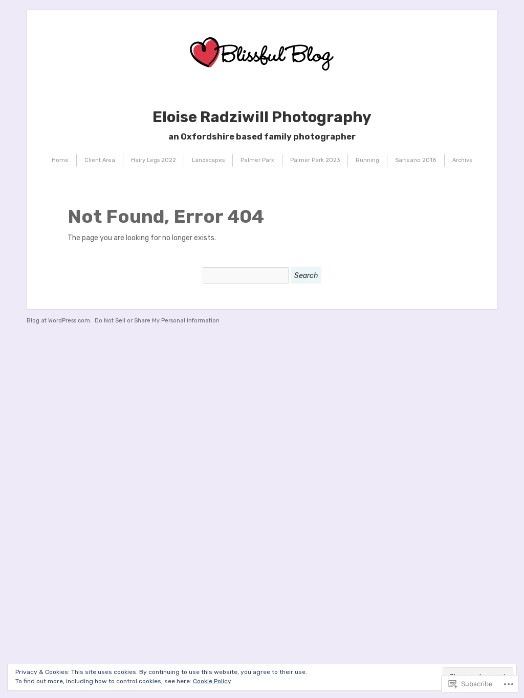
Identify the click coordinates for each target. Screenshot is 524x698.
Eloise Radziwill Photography (262, 117)
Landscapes (208, 160)
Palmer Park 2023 (315, 160)
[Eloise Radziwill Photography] (262, 89)
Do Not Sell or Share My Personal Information (157, 320)
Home (60, 160)
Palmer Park (257, 160)
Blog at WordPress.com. (59, 320)
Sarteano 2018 (415, 160)
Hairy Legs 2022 (153, 160)
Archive (462, 160)
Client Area (99, 160)
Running (367, 160)
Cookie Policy (212, 681)
